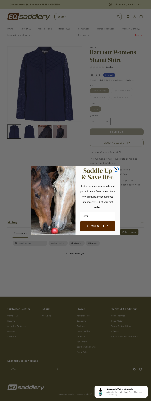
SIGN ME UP (97, 226)
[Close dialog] (116, 169)
